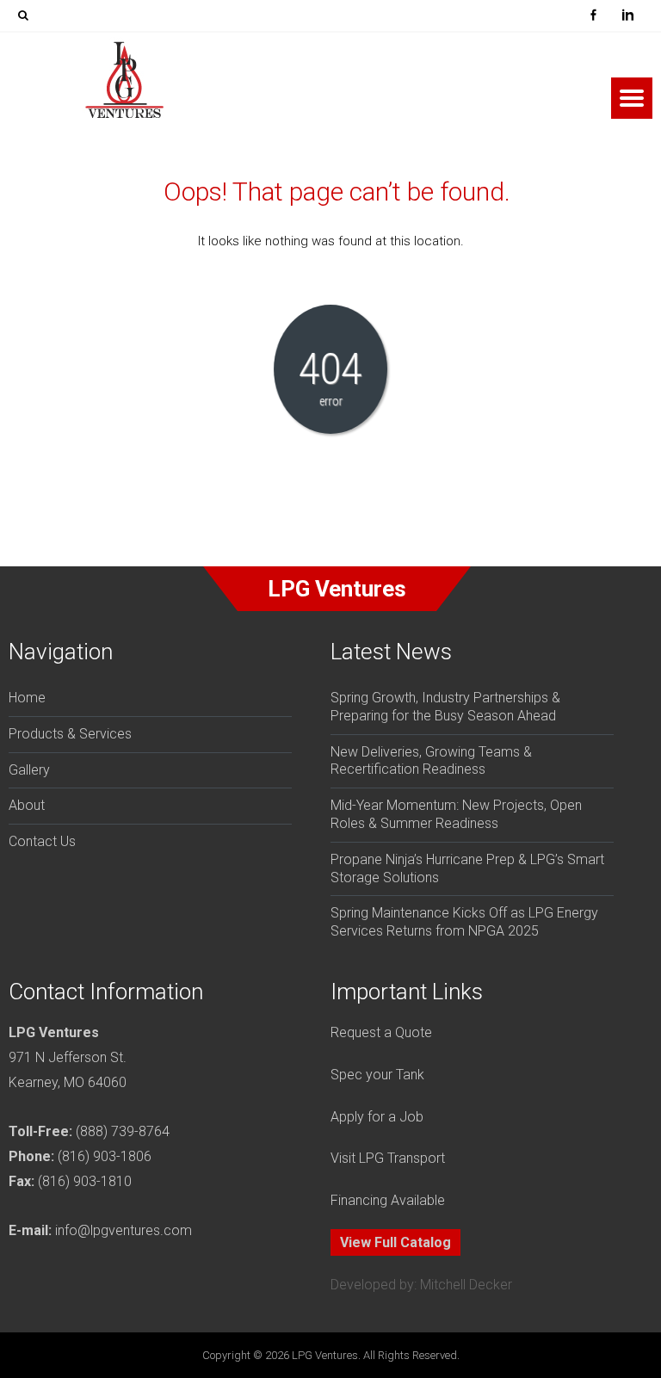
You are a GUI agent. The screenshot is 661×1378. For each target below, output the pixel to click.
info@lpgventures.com (123, 1230)
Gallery (29, 770)
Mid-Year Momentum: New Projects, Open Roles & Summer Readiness (456, 814)
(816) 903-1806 (104, 1156)
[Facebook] (593, 15)
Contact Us (42, 841)
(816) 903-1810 (85, 1181)
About (27, 805)
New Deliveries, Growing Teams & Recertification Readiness (431, 761)
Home (27, 697)
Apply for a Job (376, 1117)
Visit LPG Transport (387, 1158)
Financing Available (387, 1200)
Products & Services (70, 734)
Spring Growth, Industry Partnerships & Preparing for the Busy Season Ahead (445, 706)
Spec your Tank (377, 1074)
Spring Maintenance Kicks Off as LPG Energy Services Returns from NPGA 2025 (464, 922)
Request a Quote (381, 1032)
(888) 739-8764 (123, 1131)
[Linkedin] (627, 15)
